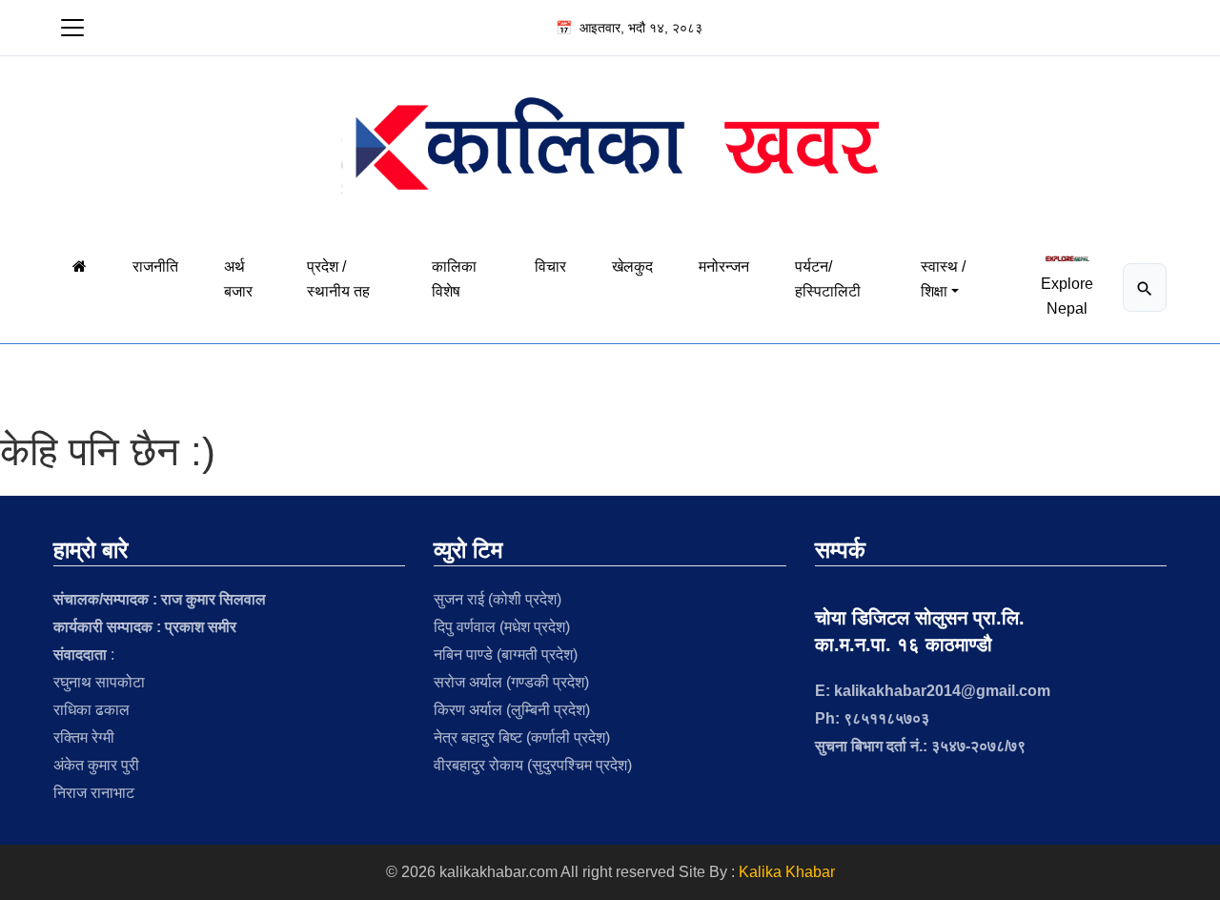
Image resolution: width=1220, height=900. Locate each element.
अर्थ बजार (238, 278)
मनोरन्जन (724, 266)
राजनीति (155, 266)
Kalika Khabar (787, 872)
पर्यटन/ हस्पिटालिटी (828, 278)
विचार (550, 266)
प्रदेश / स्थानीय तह (338, 278)
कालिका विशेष (454, 278)
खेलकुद (632, 266)
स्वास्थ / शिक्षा (943, 278)
